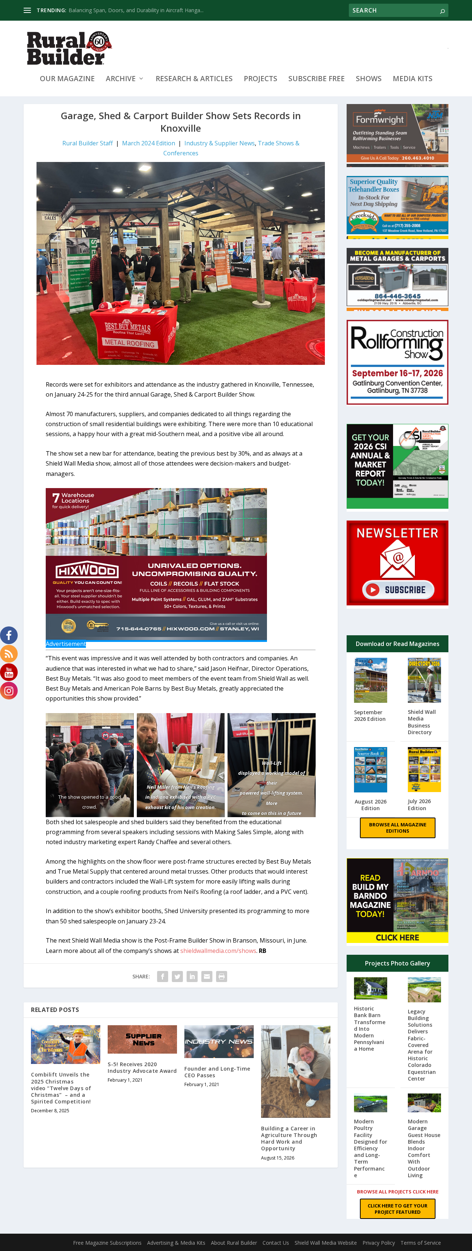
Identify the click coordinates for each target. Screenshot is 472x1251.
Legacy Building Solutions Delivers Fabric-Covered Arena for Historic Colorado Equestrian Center (422, 1045)
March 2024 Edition (148, 143)
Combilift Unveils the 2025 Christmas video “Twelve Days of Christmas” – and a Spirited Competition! (61, 1088)
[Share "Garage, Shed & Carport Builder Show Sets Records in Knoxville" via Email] (206, 976)
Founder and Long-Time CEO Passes (217, 1072)
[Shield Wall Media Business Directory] (424, 681)
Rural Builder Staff (87, 143)
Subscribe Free (316, 79)
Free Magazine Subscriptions (107, 1242)
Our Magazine (67, 79)
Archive (121, 79)
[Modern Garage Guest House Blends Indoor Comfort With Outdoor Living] (424, 1103)
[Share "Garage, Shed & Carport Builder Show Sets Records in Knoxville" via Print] (221, 976)
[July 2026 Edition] (424, 770)
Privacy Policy (378, 1242)
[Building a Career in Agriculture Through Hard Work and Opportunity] (295, 1071)
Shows (369, 79)
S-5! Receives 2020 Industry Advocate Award (142, 1067)
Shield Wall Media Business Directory (422, 722)
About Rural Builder (234, 1242)
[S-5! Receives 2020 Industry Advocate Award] (142, 1039)
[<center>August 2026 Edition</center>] (371, 770)
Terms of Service (420, 1242)
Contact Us (276, 1242)
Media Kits (413, 79)
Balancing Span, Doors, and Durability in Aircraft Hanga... (136, 10)
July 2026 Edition (419, 804)
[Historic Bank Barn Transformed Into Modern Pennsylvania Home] (371, 989)
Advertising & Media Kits (176, 1242)
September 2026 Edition (370, 715)
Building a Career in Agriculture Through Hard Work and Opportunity (289, 1138)
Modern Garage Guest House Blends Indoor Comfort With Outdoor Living (424, 1148)
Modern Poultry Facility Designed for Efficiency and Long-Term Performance (370, 1148)
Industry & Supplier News (219, 143)
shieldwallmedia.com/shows (218, 951)
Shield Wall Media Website (326, 1242)
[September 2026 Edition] (371, 681)
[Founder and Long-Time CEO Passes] (219, 1041)
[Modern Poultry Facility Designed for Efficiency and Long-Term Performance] (371, 1103)
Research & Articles (194, 79)
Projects (260, 79)
